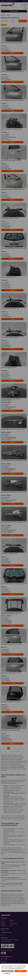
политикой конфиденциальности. (16, 968)
